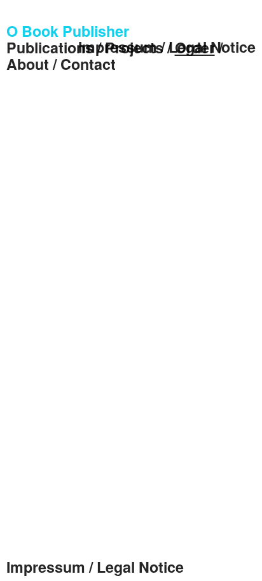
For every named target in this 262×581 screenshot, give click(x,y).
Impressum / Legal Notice (167, 46)
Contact (88, 63)
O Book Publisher (67, 30)
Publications (49, 47)
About (27, 63)
